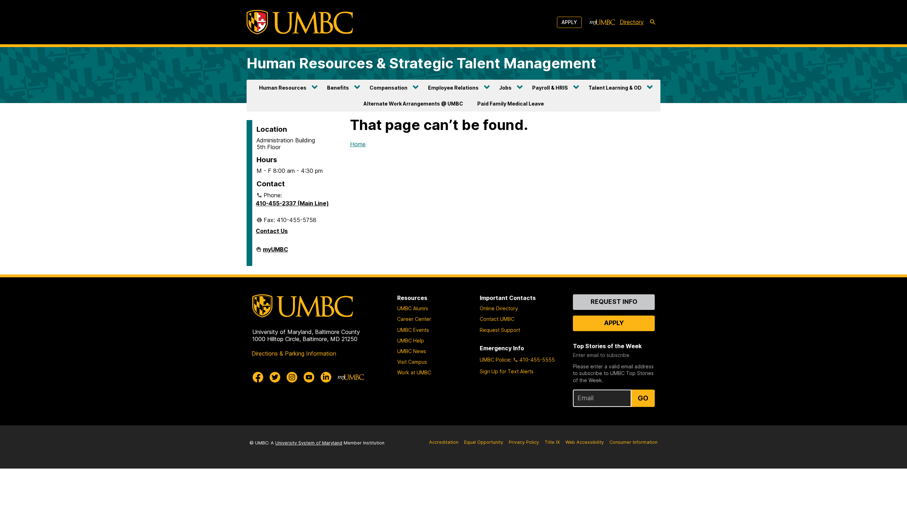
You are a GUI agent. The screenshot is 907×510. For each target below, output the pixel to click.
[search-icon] (652, 22)
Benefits (338, 88)
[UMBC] (300, 22)
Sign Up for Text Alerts (507, 371)
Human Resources (282, 88)
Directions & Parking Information (294, 353)
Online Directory (499, 308)
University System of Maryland (308, 443)
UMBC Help (410, 341)
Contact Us (272, 230)
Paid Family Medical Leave (510, 104)
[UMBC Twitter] (275, 377)
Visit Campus (412, 362)
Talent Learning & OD (615, 88)
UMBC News (411, 351)
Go (643, 398)
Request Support (500, 330)
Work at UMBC (414, 372)
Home (358, 144)
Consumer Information (633, 442)
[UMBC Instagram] (292, 377)
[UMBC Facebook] (258, 377)
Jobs (505, 88)
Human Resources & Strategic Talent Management (421, 63)
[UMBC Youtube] (309, 377)
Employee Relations (453, 88)
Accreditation (443, 442)
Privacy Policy (524, 442)
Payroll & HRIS (550, 88)
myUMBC (275, 252)
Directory (631, 22)
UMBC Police (495, 360)
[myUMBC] (602, 22)
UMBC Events (413, 330)
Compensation (388, 88)
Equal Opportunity (483, 442)
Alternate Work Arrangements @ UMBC (413, 104)
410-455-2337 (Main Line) (292, 203)
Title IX (552, 442)
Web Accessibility (584, 442)
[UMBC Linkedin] (326, 377)
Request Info (614, 301)
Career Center (414, 319)
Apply (569, 22)
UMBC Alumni (412, 308)
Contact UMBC (497, 319)
